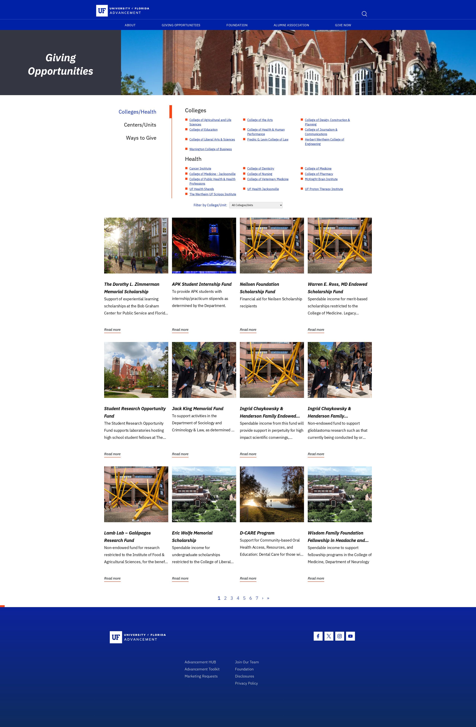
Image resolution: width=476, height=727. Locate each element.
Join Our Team (247, 661)
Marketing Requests (201, 676)
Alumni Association (291, 25)
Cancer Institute (200, 168)
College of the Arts (260, 120)
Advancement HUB (200, 661)
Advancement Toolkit (202, 669)
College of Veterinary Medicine (268, 179)
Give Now (343, 25)
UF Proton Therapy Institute (324, 189)
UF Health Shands (201, 189)
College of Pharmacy (319, 174)
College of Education (203, 129)
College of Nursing (259, 174)
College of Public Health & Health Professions (212, 181)
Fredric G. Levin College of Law (267, 139)
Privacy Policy (246, 683)
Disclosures (244, 676)
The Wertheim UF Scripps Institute (212, 194)
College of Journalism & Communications (321, 132)
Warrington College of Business (210, 149)
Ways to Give (141, 137)
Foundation (236, 25)
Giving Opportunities (181, 25)
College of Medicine (318, 168)
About (130, 25)
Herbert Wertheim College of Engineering (324, 142)
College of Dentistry (260, 168)
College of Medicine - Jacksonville (212, 174)
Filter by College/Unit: (210, 205)
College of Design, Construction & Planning (327, 122)
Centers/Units (140, 124)
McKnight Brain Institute (321, 179)
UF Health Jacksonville (263, 189)
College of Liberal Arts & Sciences (212, 139)
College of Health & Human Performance (266, 132)
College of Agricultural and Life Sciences (210, 122)
